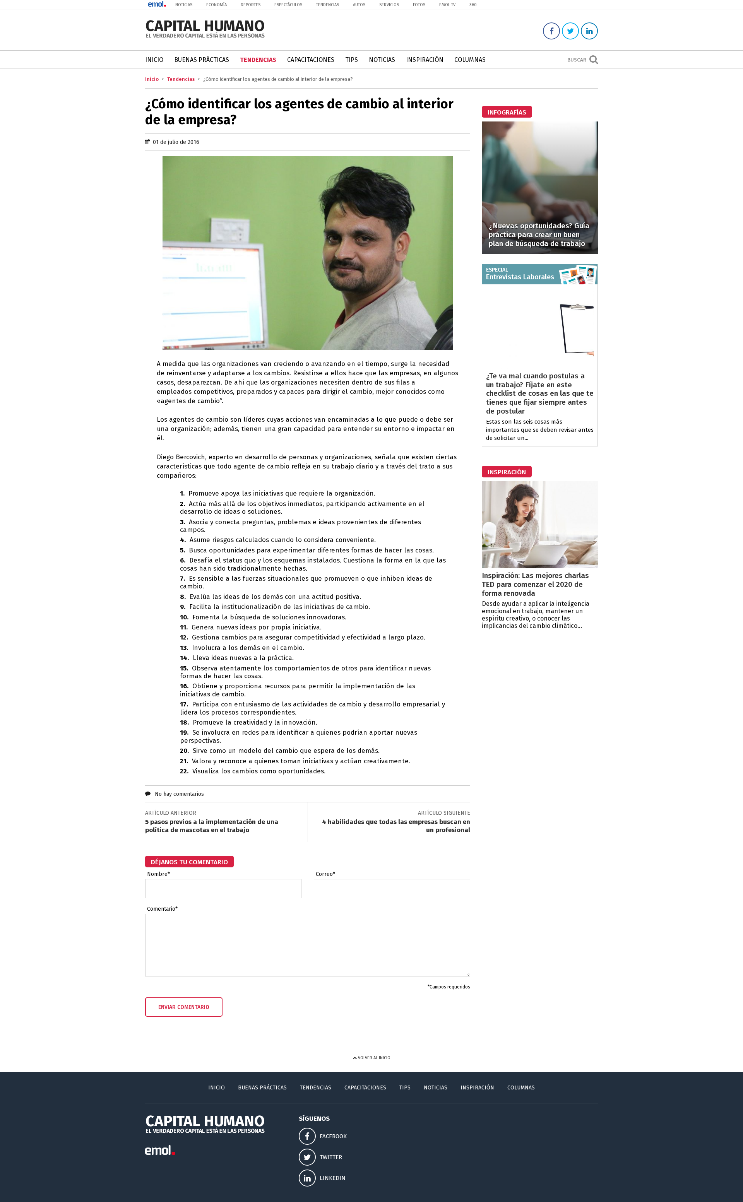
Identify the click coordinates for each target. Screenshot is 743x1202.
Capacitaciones (310, 59)
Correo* (325, 874)
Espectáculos (288, 4)
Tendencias (327, 4)
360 (473, 4)
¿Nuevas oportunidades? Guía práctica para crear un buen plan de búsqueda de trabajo (539, 234)
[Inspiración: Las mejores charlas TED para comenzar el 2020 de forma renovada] (540, 566)
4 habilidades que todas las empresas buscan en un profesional (396, 826)
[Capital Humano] (205, 37)
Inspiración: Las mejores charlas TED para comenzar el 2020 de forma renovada (535, 584)
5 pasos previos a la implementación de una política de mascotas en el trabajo (211, 826)
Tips (351, 59)
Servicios (389, 4)
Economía (216, 4)
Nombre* (158, 874)
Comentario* (162, 909)
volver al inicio (373, 1057)
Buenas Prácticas (201, 59)
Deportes (250, 4)
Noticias (183, 4)
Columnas (470, 59)
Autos (359, 4)
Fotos (419, 4)
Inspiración (424, 59)
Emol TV (447, 4)
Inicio (154, 59)
